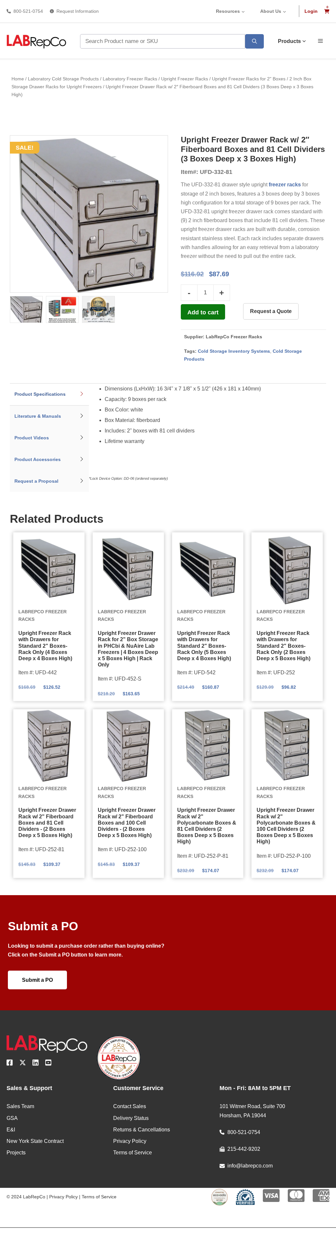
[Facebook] (10, 1063)
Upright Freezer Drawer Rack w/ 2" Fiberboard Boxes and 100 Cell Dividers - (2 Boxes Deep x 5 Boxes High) (127, 822)
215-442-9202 (243, 1149)
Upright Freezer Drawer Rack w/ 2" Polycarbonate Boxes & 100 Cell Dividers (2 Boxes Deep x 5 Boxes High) (286, 825)
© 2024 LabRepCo (26, 1196)
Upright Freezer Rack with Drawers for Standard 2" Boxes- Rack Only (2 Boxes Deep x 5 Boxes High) (283, 645)
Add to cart (203, 312)
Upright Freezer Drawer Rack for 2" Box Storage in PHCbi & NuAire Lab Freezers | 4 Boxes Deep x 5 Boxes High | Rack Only (128, 648)
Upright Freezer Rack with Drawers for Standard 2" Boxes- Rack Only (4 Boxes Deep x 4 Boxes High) (45, 645)
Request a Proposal (36, 481)
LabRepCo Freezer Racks (234, 336)
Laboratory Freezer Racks (130, 78)
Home (17, 78)
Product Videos (31, 437)
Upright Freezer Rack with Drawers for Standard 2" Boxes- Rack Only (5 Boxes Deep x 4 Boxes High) (204, 645)
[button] (320, 40)
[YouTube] (48, 1063)
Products (289, 41)
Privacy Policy (63, 1196)
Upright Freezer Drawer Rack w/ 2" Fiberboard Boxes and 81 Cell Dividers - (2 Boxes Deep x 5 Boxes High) (47, 822)
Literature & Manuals (37, 416)
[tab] (49, 395)
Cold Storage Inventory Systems (234, 351)
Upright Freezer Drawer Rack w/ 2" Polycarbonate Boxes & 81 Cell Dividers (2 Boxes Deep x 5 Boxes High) (206, 825)
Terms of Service (99, 1196)
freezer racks (285, 184)
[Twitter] (22, 1063)
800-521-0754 (28, 11)
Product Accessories (37, 459)
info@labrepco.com (250, 1165)
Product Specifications (40, 394)
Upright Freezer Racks (184, 78)
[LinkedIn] (35, 1063)
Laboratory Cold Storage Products (63, 78)
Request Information (77, 11)
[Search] (254, 41)
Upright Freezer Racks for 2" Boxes (248, 78)
